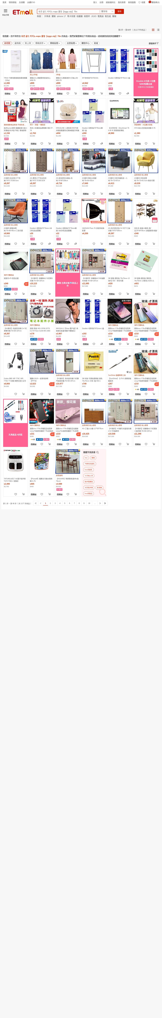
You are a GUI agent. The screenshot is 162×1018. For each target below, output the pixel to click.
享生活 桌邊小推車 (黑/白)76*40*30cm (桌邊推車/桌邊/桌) (145, 229)
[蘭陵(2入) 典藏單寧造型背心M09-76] (41, 60)
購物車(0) (154, 2)
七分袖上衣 (89, 476)
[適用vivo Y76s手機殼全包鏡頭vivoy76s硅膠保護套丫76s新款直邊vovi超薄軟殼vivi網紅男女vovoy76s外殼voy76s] (67, 411)
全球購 (22, 2)
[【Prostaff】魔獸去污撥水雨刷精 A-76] (41, 461)
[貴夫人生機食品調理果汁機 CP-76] (41, 110)
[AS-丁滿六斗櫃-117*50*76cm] (94, 411)
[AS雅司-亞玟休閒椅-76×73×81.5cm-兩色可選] (146, 161)
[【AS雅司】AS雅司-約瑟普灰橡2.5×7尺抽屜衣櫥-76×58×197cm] (120, 411)
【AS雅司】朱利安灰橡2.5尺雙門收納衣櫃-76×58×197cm (67, 380)
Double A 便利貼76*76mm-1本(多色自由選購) (41, 229)
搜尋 (119, 11)
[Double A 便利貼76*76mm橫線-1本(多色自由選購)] (67, 211)
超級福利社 (110, 2)
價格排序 (39, 43)
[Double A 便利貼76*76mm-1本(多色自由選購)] (41, 211)
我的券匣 (122, 2)
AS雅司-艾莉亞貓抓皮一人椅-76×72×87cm (117, 179)
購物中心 (86, 43)
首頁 (4, 2)
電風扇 (101, 16)
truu (86, 458)
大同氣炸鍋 (89, 488)
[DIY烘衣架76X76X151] (94, 60)
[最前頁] (35, 503)
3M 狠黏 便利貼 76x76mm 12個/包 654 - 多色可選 (119, 279)
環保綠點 (12, 2)
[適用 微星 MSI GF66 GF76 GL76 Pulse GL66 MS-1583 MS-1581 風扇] (41, 311)
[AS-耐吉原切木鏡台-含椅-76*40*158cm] (67, 161)
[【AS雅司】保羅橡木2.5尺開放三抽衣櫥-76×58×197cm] (146, 411)
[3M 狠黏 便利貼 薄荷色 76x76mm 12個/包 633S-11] (146, 261)
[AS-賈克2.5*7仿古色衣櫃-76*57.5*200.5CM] (41, 161)
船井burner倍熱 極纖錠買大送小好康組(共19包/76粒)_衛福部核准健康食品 (15, 129)
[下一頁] (100, 503)
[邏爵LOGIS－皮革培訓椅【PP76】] (41, 361)
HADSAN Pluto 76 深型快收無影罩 (93, 229)
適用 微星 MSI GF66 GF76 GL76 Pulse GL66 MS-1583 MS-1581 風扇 (40, 329)
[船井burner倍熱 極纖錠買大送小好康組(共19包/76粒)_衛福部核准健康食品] (15, 110)
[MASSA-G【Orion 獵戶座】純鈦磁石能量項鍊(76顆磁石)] (67, 311)
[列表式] (158, 29)
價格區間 (54, 43)
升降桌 (47, 16)
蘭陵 (54, 16)
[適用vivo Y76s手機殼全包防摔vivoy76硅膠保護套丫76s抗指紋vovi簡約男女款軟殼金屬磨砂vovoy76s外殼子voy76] (41, 411)
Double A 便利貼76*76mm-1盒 (119, 78)
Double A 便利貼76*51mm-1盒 (93, 328)
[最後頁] (105, 503)
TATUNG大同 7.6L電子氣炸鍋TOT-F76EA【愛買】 (15, 480)
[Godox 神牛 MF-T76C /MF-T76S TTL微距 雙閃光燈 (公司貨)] (15, 361)
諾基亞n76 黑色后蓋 (11, 278)
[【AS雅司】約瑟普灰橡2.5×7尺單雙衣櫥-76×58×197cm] (15, 311)
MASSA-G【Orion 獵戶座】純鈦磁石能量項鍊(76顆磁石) (67, 329)
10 (89, 503)
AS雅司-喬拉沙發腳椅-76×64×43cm (89, 179)
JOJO (93, 16)
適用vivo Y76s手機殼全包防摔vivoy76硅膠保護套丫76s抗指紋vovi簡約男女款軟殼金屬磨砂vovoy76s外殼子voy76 (41, 430)
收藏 (143, 2)
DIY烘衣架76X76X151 (90, 78)
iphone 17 (61, 16)
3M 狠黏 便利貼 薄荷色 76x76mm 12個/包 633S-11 (144, 279)
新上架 (28, 43)
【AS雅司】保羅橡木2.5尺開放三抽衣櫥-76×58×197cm (145, 430)
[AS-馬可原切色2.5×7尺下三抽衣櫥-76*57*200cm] (120, 211)
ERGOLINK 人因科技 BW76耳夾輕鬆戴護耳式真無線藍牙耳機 (67, 129)
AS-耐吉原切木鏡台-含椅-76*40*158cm (64, 179)
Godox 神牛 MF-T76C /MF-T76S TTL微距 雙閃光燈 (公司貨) (15, 380)
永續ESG (31, 2)
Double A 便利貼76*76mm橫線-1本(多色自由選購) (66, 229)
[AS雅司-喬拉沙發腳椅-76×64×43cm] (94, 161)
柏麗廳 (80, 16)
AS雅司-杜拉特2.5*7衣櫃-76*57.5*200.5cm (12, 179)
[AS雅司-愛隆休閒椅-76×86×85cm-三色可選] (15, 211)
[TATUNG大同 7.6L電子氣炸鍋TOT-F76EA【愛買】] (15, 461)
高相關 (7, 43)
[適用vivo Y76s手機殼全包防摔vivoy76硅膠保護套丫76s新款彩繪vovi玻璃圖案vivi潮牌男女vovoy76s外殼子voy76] (146, 311)
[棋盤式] (153, 29)
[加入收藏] (16, 93)
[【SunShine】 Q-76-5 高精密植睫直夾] (120, 361)
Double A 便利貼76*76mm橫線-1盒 (92, 129)
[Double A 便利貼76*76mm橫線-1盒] (94, 110)
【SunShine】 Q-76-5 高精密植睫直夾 (119, 380)
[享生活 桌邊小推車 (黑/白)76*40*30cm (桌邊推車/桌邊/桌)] (146, 211)
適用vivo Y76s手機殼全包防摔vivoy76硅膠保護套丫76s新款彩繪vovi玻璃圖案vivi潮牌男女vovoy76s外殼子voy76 (145, 329)
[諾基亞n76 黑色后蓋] (15, 261)
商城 (96, 43)
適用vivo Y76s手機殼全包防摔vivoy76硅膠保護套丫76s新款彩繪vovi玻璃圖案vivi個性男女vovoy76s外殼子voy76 (119, 329)
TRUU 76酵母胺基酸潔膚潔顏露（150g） (15, 79)
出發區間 (71, 43)
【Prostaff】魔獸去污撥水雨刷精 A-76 (41, 480)
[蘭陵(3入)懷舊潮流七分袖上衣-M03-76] (67, 60)
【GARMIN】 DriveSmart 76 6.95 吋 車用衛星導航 (118, 129)
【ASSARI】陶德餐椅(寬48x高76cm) (67, 480)
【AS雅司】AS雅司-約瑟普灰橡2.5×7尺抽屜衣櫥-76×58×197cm (119, 430)
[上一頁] (40, 503)
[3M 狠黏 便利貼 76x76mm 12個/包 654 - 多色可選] (120, 261)
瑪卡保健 (71, 16)
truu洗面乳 (88, 470)
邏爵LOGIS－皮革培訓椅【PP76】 (39, 380)
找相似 (7, 94)
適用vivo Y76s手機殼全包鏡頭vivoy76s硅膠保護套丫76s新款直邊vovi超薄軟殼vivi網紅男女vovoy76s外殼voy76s (67, 430)
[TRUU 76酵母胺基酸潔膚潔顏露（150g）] (15, 60)
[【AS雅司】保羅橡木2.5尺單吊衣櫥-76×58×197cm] (41, 261)
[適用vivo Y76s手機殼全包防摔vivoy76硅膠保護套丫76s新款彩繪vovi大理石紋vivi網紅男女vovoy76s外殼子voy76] (146, 361)
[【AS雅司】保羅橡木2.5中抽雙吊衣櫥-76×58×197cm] (94, 261)
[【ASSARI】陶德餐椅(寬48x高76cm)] (67, 461)
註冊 (101, 2)
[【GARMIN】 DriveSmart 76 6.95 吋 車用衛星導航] (120, 110)
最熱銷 (18, 43)
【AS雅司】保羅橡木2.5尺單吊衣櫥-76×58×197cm (41, 279)
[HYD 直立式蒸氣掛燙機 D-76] (146, 110)
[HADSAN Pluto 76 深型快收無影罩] (94, 211)
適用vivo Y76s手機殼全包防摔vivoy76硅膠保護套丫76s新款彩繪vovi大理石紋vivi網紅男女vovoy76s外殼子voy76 (145, 380)
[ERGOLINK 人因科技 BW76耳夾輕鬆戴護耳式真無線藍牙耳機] (67, 110)
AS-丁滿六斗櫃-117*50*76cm (92, 429)
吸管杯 (87, 16)
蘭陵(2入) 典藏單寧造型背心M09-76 (40, 79)
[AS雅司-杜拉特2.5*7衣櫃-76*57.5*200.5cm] (15, 161)
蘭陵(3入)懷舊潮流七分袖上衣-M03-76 (67, 79)
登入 (95, 2)
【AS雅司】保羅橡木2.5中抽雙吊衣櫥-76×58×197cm (93, 279)
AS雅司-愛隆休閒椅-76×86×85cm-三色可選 (13, 229)
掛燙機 (99, 488)
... (95, 503)
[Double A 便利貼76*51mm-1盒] (94, 311)
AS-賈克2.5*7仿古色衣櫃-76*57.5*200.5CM (38, 179)
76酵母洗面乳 (90, 464)
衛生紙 (108, 16)
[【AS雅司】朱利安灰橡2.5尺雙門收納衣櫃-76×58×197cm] (67, 361)
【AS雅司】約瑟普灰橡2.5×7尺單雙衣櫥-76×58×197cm (15, 329)
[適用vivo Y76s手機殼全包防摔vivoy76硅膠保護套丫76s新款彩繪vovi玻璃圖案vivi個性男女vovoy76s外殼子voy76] (120, 311)
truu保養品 (88, 493)
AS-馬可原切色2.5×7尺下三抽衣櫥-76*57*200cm (119, 229)
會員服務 (132, 2)
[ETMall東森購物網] (23, 12)
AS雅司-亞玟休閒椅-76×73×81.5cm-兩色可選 (144, 179)
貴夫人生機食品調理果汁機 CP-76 (41, 129)
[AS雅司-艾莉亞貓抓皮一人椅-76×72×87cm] (120, 161)
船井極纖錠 (89, 482)
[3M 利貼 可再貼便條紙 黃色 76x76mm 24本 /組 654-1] (94, 361)
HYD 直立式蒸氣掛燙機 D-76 (144, 128)
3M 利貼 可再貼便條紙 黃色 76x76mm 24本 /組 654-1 (92, 380)
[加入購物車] (24, 93)
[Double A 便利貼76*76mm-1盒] (120, 60)
